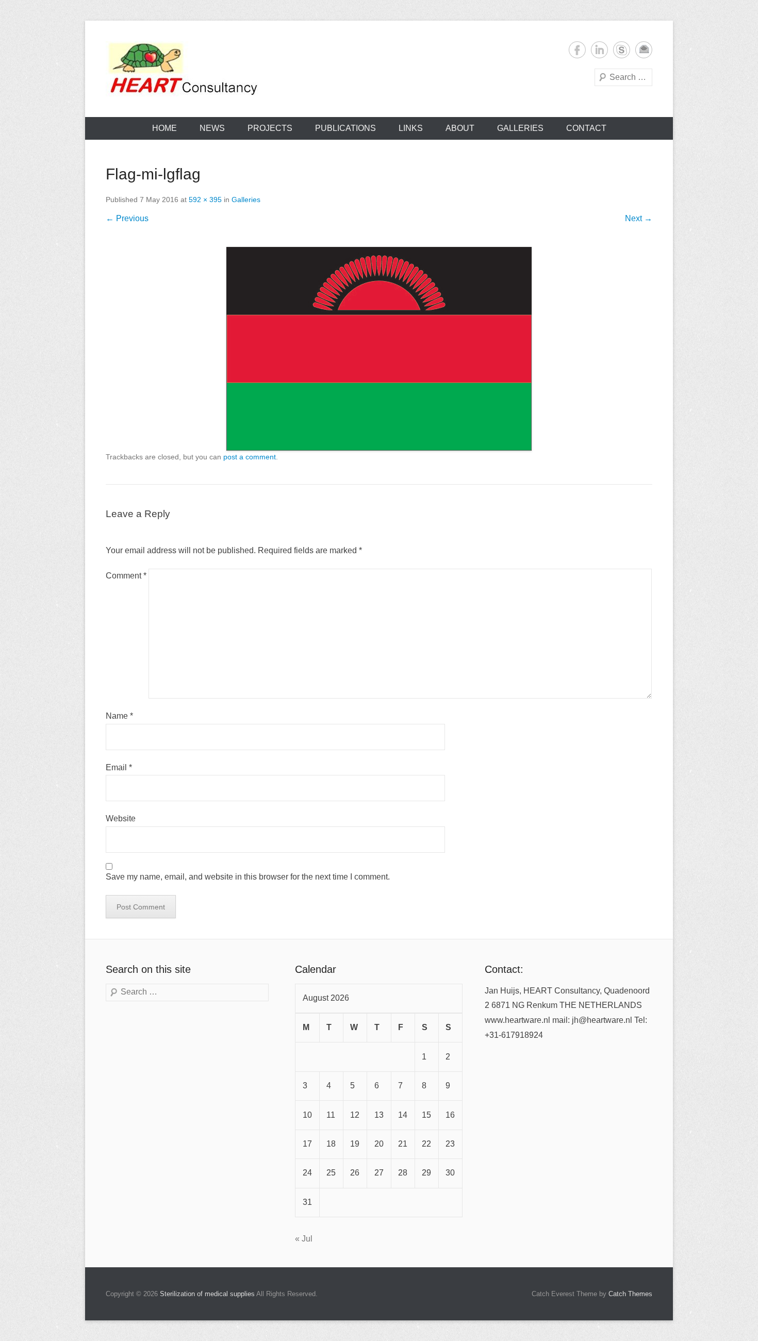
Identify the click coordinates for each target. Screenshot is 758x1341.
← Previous (127, 218)
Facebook (577, 49)
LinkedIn (599, 49)
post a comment (249, 457)
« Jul (303, 1238)
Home (164, 128)
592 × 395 (205, 199)
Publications (345, 128)
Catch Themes (630, 1294)
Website (121, 818)
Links (411, 128)
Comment (126, 575)
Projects (270, 128)
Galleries (520, 128)
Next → (638, 218)
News (212, 128)
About (460, 128)
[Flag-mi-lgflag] (379, 349)
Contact (586, 128)
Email (643, 49)
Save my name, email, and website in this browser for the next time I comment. (248, 876)
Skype (621, 49)
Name (119, 715)
